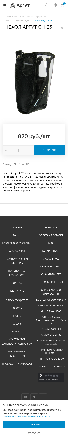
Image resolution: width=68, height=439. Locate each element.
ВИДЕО (17, 316)
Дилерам (17, 283)
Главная (17, 227)
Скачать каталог (51, 266)
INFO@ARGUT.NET (51, 329)
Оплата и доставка (51, 235)
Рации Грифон (51, 250)
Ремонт (17, 331)
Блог (51, 243)
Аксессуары (17, 250)
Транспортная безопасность (17, 273)
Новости (17, 308)
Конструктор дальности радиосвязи (17, 341)
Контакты (51, 227)
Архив (17, 323)
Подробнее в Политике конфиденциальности (26, 416)
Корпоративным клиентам (17, 260)
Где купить (17, 290)
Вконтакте (25, 397)
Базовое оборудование (17, 243)
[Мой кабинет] (55, 5)
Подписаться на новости (51, 367)
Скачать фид (51, 258)
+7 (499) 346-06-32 (51, 334)
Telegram (34, 397)
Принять (34, 424)
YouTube (43, 397)
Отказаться (34, 433)
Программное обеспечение (17, 353)
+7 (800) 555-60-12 (47, 340)
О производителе (17, 300)
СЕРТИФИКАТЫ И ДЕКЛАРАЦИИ (51, 292)
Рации (17, 235)
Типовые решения (51, 282)
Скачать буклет (51, 274)
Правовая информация (17, 363)
